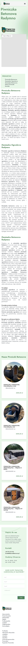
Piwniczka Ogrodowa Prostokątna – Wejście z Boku (13, 468)
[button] (18, 391)
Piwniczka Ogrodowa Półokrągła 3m (12, 426)
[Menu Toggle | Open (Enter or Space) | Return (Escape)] (25, 3)
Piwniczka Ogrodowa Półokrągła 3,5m (12, 385)
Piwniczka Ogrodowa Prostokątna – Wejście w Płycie (13, 508)
